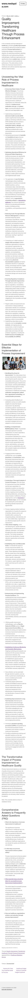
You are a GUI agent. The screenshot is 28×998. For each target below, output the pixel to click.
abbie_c (17, 16)
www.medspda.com (9, 5)
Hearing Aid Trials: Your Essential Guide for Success (7, 970)
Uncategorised (10, 963)
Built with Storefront (7, 989)
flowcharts (21, 498)
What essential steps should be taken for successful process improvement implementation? (14, 881)
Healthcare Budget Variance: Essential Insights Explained (20, 970)
